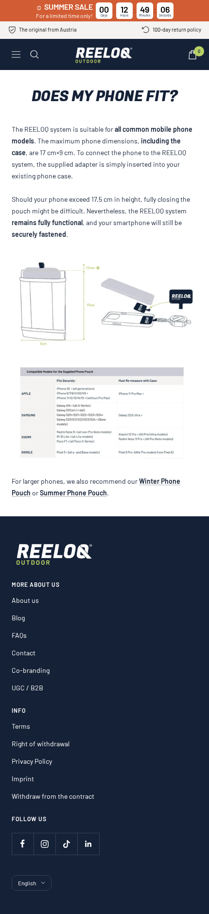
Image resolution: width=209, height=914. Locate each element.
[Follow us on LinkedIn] (88, 844)
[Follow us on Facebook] (23, 844)
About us (25, 600)
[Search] (34, 54)
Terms (21, 726)
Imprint (23, 778)
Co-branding (31, 670)
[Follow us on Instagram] (44, 844)
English (27, 882)
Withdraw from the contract (53, 796)
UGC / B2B (27, 688)
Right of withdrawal (41, 743)
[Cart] (192, 54)
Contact (23, 653)
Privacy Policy (32, 761)
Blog (18, 618)
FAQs (19, 635)
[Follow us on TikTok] (66, 844)
